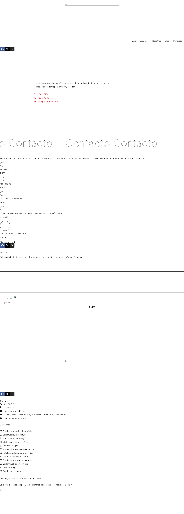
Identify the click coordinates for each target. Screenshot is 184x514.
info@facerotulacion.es (11, 198)
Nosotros (156, 41)
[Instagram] (12, 49)
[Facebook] (2, 49)
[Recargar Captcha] (15, 297)
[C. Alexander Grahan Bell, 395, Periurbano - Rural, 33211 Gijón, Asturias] (2, 208)
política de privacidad (25, 294)
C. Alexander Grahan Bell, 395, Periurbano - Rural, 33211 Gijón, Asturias (32, 213)
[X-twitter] (7, 49)
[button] (15, 298)
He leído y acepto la (18, 294)
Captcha (3, 298)
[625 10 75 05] (2, 179)
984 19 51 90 (5, 169)
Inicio (133, 41)
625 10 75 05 (5, 184)
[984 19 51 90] (2, 164)
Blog (167, 41)
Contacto (177, 41)
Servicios (144, 41)
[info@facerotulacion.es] (2, 193)
